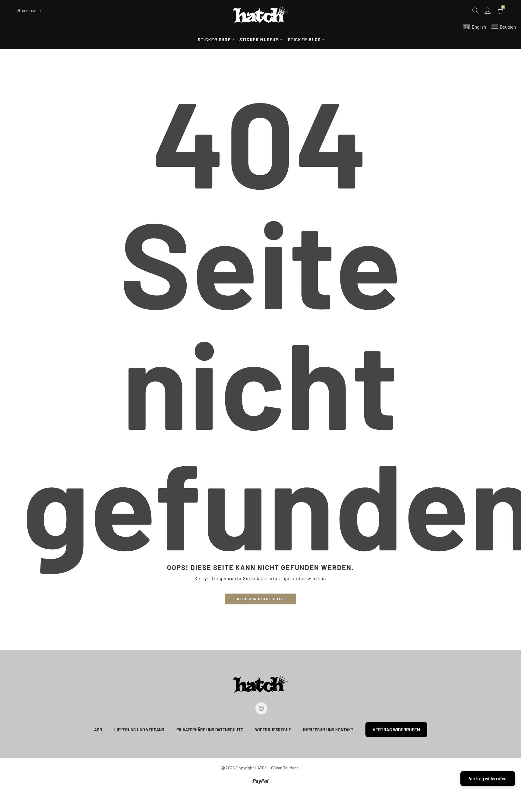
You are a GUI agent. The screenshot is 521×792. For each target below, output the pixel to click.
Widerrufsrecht (273, 729)
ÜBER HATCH (31, 11)
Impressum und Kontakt (328, 729)
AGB (98, 729)
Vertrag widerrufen (396, 729)
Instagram (261, 708)
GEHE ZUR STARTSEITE (260, 599)
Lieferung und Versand (139, 729)
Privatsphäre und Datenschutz (209, 729)
